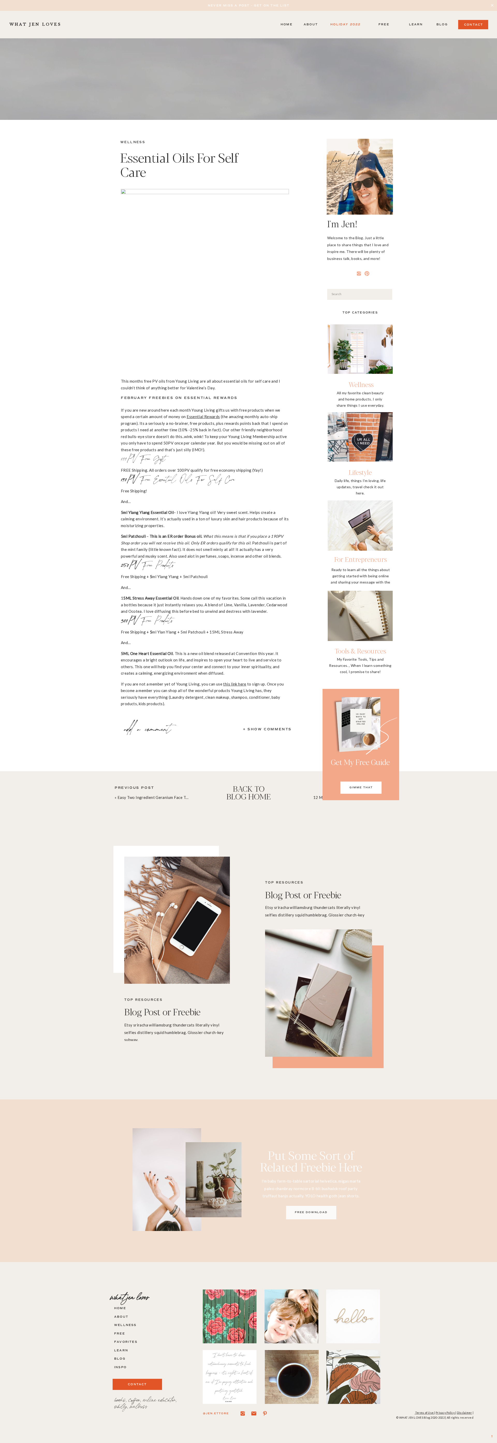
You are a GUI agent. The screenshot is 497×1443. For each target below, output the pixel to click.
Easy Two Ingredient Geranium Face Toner (156, 797)
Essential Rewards (203, 416)
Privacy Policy (445, 1412)
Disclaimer (464, 1412)
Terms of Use (424, 1412)
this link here (234, 684)
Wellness (132, 142)
